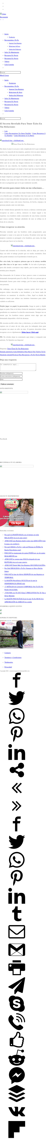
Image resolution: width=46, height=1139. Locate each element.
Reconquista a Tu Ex (11, 86)
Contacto (7, 653)
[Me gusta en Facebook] (16, 1047)
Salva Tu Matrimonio (11, 98)
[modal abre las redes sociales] (16, 778)
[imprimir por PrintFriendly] (16, 976)
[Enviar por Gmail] (16, 958)
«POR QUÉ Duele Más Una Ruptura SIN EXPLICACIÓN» (24, 565)
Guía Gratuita (9, 111)
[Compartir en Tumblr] (16, 922)
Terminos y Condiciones (12, 657)
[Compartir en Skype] (16, 1011)
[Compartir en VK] (16, 1119)
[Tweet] (16, 706)
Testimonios (8, 662)
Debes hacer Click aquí (30, 332)
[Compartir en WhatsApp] (16, 724)
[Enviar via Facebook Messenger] (16, 1083)
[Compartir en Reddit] (16, 1065)
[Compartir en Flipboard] (16, 1137)
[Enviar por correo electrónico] (16, 940)
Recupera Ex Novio (11, 104)
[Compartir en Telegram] (16, 994)
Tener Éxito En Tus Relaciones (18, 349)
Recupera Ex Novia (11, 101)
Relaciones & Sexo (15, 92)
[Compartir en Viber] (16, 1029)
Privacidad (8, 667)
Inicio (6, 80)
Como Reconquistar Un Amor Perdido (17, 133)
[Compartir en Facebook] (16, 688)
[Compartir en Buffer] (16, 1101)
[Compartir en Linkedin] (16, 760)
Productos (12, 83)
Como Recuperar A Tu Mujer (24, 135)
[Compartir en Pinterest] (16, 742)
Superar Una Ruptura (16, 89)
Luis (5, 131)
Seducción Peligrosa (16, 95)
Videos (6, 108)
